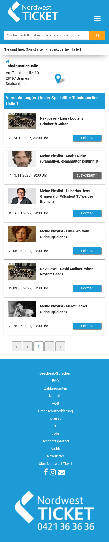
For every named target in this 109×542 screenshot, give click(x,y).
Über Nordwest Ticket (55, 464)
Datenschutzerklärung (55, 411)
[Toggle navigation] (97, 18)
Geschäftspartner (55, 441)
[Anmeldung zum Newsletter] (61, 473)
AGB (55, 403)
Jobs (56, 433)
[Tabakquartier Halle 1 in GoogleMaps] (60, 70)
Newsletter (55, 456)
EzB (55, 426)
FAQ (55, 381)
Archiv (56, 449)
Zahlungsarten (55, 388)
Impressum (55, 418)
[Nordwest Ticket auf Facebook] (46, 473)
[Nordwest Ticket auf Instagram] (53, 473)
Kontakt (55, 396)
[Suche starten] (97, 35)
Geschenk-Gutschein (55, 373)
